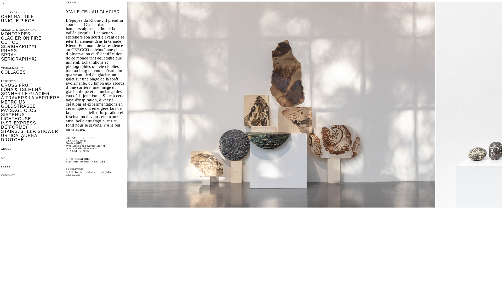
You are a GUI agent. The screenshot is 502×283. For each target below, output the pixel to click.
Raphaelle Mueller (77, 161)
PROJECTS (8, 81)
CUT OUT (11, 42)
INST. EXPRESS (18, 123)
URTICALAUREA (19, 135)
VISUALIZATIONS (13, 68)
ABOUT (6, 148)
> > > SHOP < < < (13, 12)
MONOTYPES (15, 34)
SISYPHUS (13, 114)
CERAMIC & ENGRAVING (19, 29)
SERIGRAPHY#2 (19, 59)
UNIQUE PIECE (18, 21)
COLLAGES (13, 72)
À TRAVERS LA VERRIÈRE (30, 98)
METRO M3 (13, 102)
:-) (2, 2)
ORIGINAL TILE (17, 16)
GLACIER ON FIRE (21, 38)
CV (3, 157)
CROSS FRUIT (17, 85)
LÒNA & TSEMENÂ (21, 89)
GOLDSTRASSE (18, 106)
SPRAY (9, 55)
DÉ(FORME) (14, 127)
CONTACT (8, 175)
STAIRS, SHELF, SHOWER (29, 131)
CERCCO (72, 140)
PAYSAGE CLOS (19, 110)
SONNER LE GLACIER (25, 93)
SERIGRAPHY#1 (19, 46)
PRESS (9, 50)
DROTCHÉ (12, 140)
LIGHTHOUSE (16, 119)
